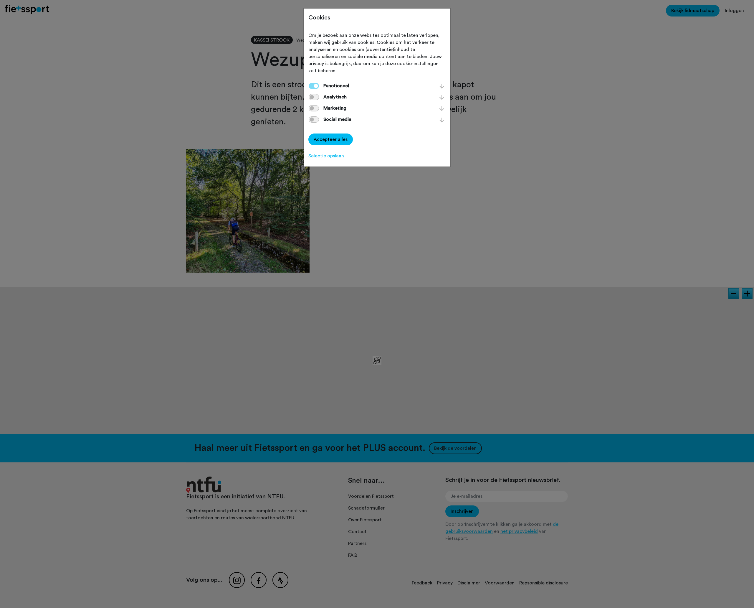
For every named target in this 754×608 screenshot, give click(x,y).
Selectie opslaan (326, 156)
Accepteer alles (331, 139)
